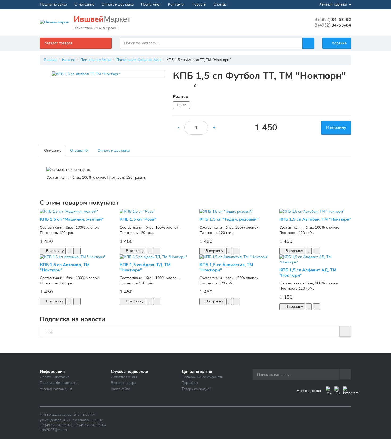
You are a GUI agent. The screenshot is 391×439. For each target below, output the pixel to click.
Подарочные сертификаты (202, 377)
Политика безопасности (58, 383)
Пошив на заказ (53, 4)
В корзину (336, 127)
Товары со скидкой (196, 389)
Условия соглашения (56, 389)
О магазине (84, 4)
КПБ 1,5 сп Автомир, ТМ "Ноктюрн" (64, 267)
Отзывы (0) (79, 150)
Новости (199, 4)
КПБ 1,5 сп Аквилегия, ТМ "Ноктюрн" (226, 267)
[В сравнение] (77, 251)
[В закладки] (69, 251)
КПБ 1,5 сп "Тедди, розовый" (229, 219)
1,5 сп (181, 105)
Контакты (176, 4)
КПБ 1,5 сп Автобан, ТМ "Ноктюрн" (315, 219)
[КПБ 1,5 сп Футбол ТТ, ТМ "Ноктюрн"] (108, 74)
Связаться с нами (124, 377)
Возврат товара (123, 383)
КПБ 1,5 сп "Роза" (138, 219)
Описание (52, 150)
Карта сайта (120, 389)
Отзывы (220, 4)
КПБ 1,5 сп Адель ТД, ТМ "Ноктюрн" (145, 267)
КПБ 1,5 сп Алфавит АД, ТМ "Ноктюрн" (307, 272)
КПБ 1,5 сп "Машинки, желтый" (72, 219)
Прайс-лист (151, 4)
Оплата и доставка (118, 4)
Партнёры (190, 383)
